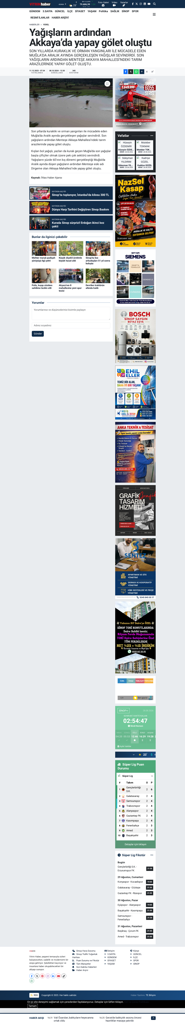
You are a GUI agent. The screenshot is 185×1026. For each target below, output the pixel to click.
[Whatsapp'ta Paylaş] (136, 71)
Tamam (32, 1005)
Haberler (34, 24)
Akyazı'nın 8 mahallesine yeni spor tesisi (70, 288)
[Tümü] (151, 135)
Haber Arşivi (82, 970)
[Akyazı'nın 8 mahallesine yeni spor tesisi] (71, 275)
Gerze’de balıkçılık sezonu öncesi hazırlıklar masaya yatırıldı (123, 1019)
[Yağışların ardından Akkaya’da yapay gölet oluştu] (71, 102)
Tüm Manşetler (83, 964)
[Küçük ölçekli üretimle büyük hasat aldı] (71, 248)
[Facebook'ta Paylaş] (126, 71)
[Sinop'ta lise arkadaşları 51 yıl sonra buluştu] (98, 248)
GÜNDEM (34, 11)
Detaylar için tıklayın (135, 844)
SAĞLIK (114, 11)
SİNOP (125, 11)
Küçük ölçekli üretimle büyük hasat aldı (70, 259)
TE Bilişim (151, 995)
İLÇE (70, 11)
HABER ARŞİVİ (60, 17)
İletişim (111, 951)
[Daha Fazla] (141, 71)
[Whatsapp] (31, 980)
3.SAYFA (47, 11)
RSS (35, 995)
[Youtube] (58, 976)
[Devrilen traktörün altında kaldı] (98, 275)
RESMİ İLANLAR (39, 17)
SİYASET (80, 11)
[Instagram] (47, 976)
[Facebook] (31, 976)
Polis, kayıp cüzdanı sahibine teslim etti (42, 286)
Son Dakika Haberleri (86, 967)
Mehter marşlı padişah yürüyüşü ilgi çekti (43, 259)
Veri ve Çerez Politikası (136, 1001)
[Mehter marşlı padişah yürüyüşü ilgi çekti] (44, 248)
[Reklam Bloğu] (135, 103)
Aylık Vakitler (125, 746)
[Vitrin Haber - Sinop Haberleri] (40, 4)
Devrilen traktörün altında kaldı (95, 286)
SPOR (135, 11)
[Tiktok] (63, 976)
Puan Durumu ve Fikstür (87, 960)
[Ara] (154, 4)
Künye (136, 951)
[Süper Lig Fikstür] (151, 855)
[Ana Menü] (154, 14)
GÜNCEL (60, 11)
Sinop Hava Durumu (85, 951)
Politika (103, 11)
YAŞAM (92, 11)
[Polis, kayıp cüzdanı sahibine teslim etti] (44, 275)
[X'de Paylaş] (130, 71)
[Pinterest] (42, 976)
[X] (37, 976)
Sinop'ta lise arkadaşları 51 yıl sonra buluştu (98, 260)
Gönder (38, 333)
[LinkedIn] (53, 976)
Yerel (46, 24)
